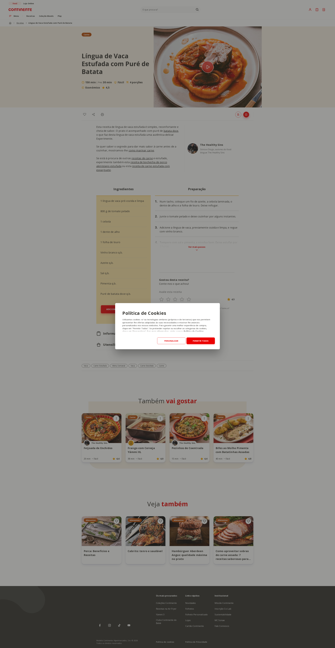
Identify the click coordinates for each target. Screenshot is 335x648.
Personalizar (171, 341)
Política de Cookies (194, 331)
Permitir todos (200, 341)
